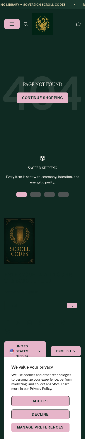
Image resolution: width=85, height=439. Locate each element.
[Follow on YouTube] (52, 323)
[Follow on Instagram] (29, 323)
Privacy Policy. (41, 388)
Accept (40, 401)
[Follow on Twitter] (18, 323)
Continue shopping (42, 98)
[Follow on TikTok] (63, 323)
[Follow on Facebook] (7, 323)
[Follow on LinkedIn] (74, 323)
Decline (40, 414)
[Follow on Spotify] (7, 331)
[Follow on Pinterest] (41, 323)
